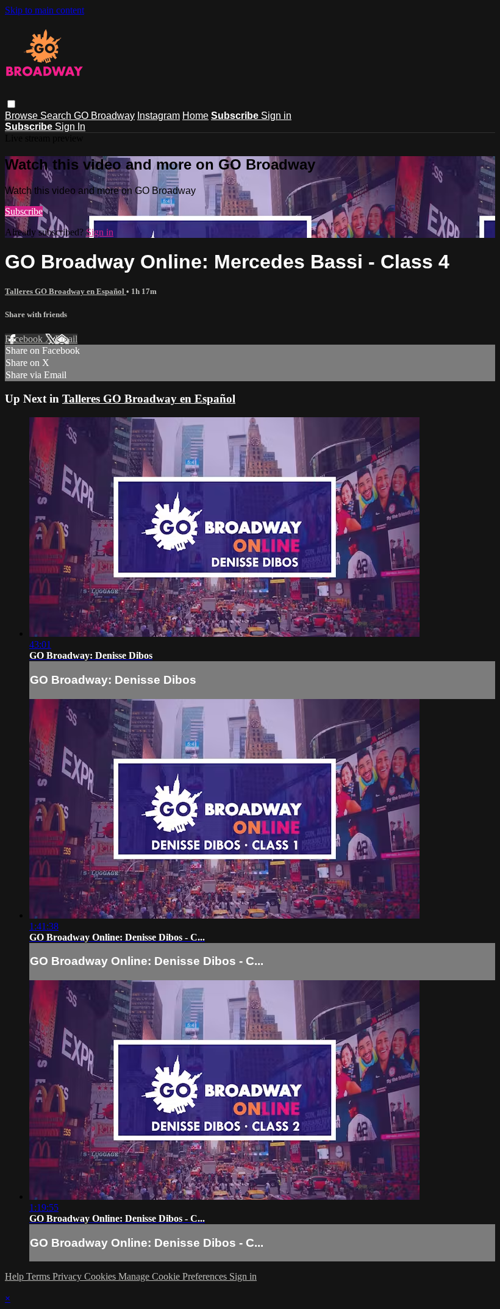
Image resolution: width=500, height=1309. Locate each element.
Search (57, 115)
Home (195, 115)
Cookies (101, 1276)
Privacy (68, 1276)
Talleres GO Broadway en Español (65, 291)
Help (15, 1276)
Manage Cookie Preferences (173, 1276)
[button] (11, 104)
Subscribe (24, 211)
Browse (22, 115)
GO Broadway (104, 115)
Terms (39, 1276)
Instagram (158, 115)
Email (66, 339)
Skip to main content (44, 10)
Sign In (70, 126)
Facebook (25, 339)
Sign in (276, 115)
